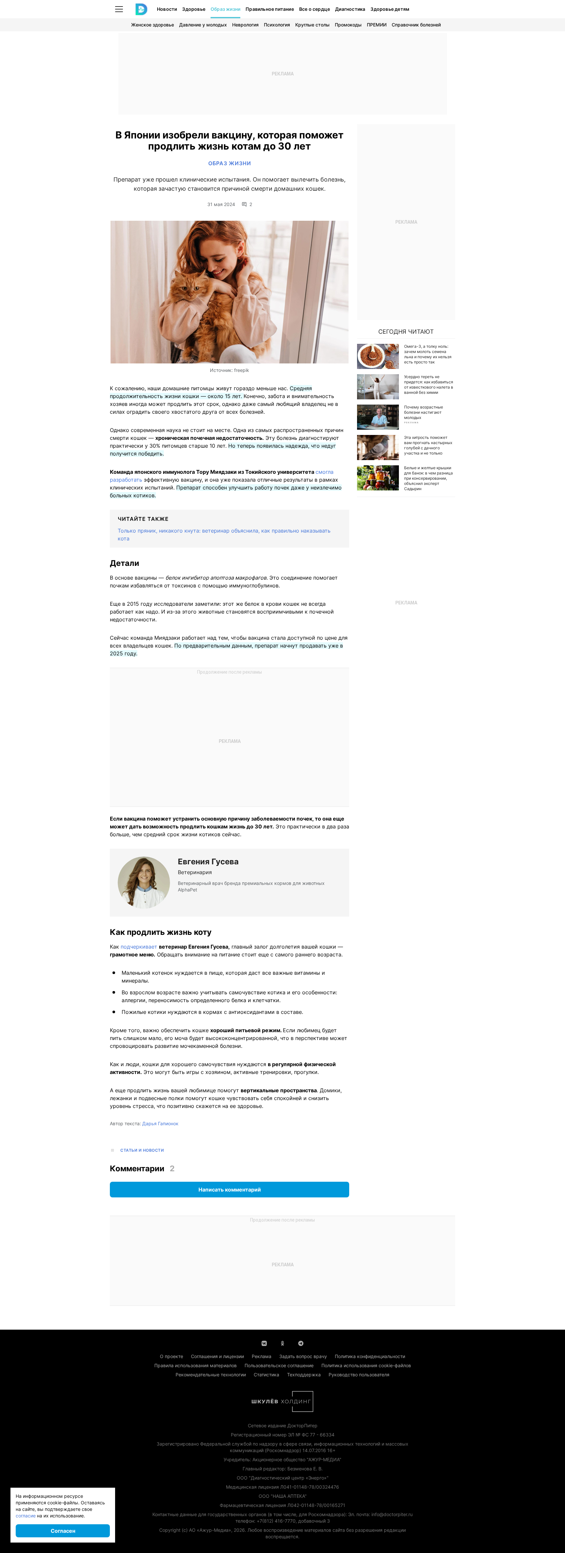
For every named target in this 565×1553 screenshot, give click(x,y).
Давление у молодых (203, 24)
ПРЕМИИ (376, 24)
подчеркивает (139, 946)
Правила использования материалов (195, 1365)
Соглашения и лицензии (217, 1356)
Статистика (266, 1374)
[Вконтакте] (264, 1342)
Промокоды (348, 24)
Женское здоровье (152, 24)
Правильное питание (270, 9)
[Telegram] (300, 1342)
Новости (167, 9)
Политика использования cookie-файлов (366, 1365)
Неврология (245, 24)
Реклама (261, 1356)
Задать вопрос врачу (303, 1356)
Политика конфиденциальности (370, 1356)
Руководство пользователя (359, 1374)
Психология (277, 24)
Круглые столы (312, 24)
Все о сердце (314, 9)
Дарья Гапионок (160, 1123)
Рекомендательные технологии (211, 1374)
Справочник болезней (416, 24)
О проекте (171, 1356)
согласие (26, 1515)
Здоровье (193, 9)
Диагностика (350, 9)
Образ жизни (225, 9)
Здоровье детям (389, 9)
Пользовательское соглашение (279, 1365)
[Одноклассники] (282, 1342)
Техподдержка (304, 1374)
